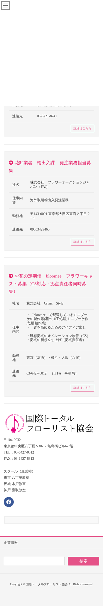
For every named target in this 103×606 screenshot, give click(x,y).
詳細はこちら (83, 128)
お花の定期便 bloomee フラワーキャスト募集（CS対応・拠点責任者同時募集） (51, 284)
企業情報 (11, 542)
